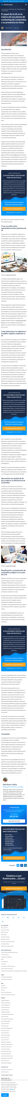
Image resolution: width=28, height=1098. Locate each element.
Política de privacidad (6, 979)
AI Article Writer (5, 944)
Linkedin (24, 917)
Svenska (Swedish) (5, 1021)
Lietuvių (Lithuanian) (6, 1046)
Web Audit (4, 934)
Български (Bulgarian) (6, 1028)
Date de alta (4, 987)
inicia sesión (10, 212)
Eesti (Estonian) (5, 1037)
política (12, 1089)
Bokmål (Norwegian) (6, 1063)
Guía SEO (3, 964)
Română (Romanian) (6, 1051)
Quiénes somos (5, 1071)
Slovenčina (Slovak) (6, 1053)
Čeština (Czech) (5, 1030)
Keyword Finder (5, 930)
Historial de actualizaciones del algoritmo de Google (14, 970)
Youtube (7, 917)
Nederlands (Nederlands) (7, 1014)
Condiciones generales (6, 977)
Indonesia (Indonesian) (6, 1044)
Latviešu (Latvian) (5, 1049)
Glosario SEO (4, 961)
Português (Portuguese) (7, 1019)
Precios (3, 990)
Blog (2, 959)
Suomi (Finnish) (5, 1039)
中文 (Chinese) (4, 1026)
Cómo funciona (5, 954)
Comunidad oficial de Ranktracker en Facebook (13, 917)
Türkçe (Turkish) (5, 1023)
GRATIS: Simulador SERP (7, 946)
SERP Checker (4, 932)
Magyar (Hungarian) (6, 1042)
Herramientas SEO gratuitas (8, 966)
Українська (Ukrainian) (7, 1058)
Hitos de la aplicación (6, 992)
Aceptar (5, 1095)
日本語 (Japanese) (5, 1012)
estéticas (15, 155)
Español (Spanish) (5, 1005)
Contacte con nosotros (6, 1069)
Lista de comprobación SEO (8, 941)
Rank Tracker (4, 927)
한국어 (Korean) (5, 1060)
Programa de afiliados (6, 957)
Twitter (18, 917)
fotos (2, 155)
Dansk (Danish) (5, 1032)
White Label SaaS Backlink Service (9, 952)
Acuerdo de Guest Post (7, 968)
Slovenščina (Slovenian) (7, 1056)
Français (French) (5, 1007)
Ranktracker (7, 5)
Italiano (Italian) (5, 1009)
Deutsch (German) (5, 1002)
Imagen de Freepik (11, 275)
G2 (2, 921)
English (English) (5, 1000)
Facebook (2, 917)
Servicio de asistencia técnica (8, 994)
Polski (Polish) (4, 1016)
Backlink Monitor (5, 939)
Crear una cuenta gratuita (14, 208)
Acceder (3, 985)
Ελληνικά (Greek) (5, 1035)
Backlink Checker (5, 937)
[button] (26, 4)
